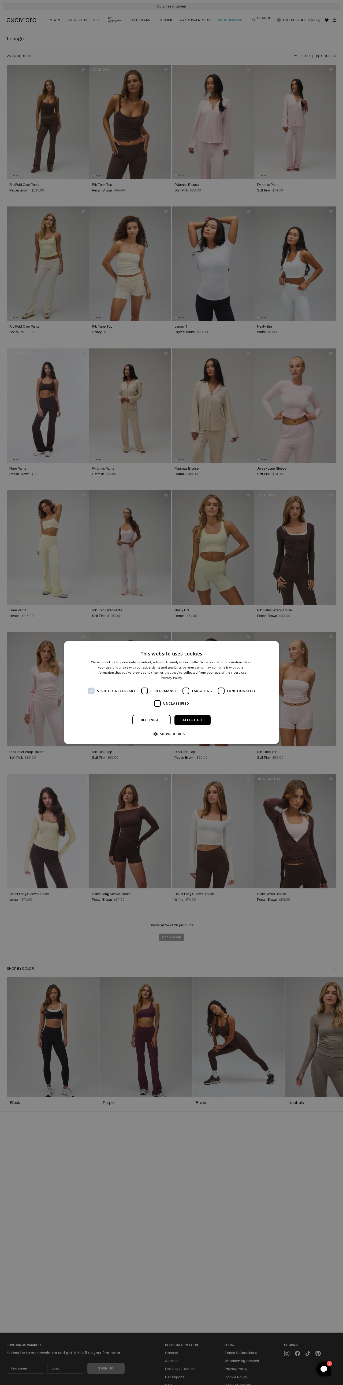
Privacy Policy (171, 678)
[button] (171, 734)
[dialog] (171, 692)
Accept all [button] (192, 720)
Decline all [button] (151, 720)
